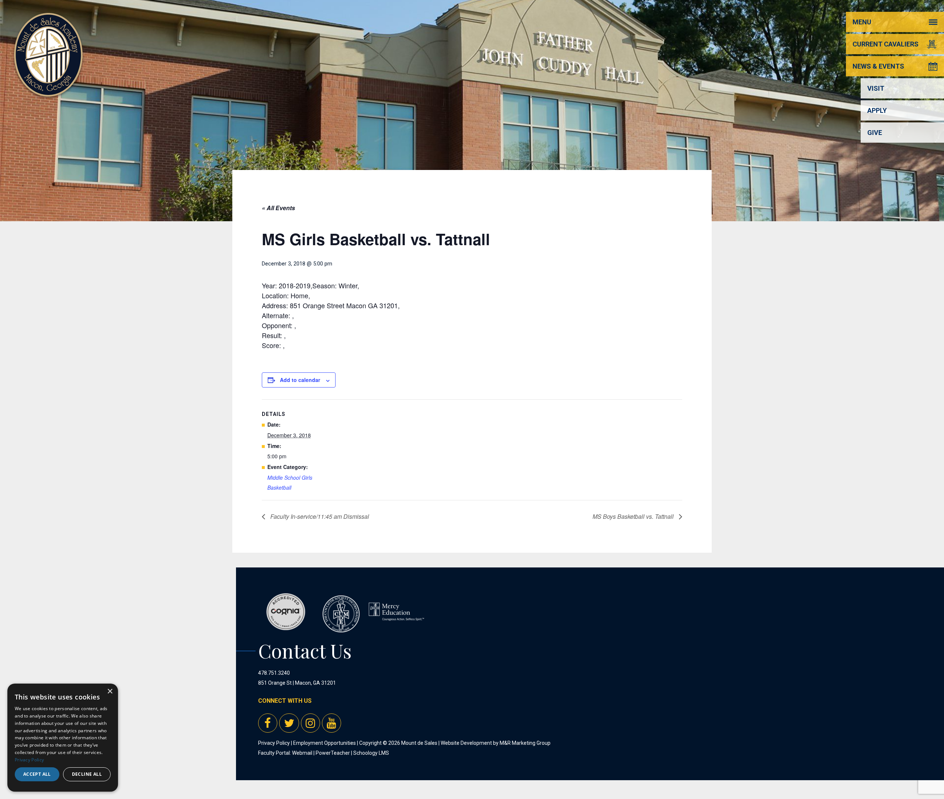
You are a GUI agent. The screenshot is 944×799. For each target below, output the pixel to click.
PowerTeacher (333, 753)
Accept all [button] (37, 774)
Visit (875, 88)
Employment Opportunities (324, 743)
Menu (862, 22)
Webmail (302, 753)
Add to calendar (300, 379)
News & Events (878, 66)
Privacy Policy (274, 743)
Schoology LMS (371, 753)
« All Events (278, 208)
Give (874, 132)
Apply (877, 110)
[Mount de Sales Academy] (48, 88)
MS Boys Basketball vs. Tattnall (634, 516)
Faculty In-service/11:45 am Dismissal (319, 516)
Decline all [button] (87, 774)
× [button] (109, 691)
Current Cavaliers (886, 44)
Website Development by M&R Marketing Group (496, 743)
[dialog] (62, 738)
